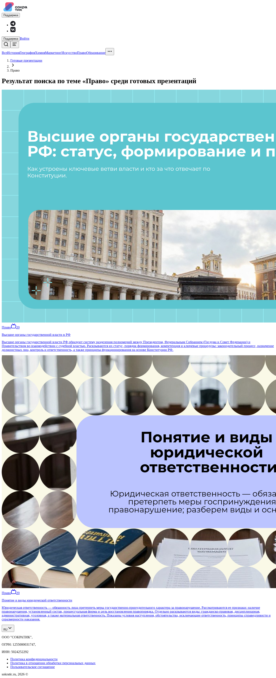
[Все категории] (14, 44)
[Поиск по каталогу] (6, 44)
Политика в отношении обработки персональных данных (53, 663)
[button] (24, 38)
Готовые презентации (26, 60)
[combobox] (8, 628)
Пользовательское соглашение (32, 667)
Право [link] (15, 70)
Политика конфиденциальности (34, 659)
